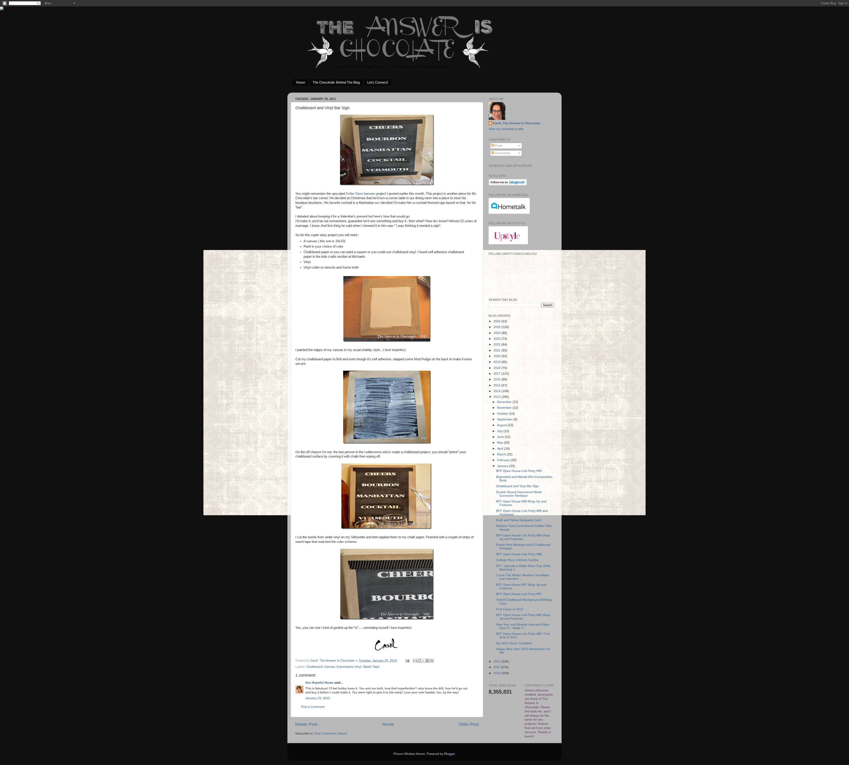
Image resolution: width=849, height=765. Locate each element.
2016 (497, 379)
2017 (497, 373)
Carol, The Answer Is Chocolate (516, 123)
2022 (497, 344)
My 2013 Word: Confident (514, 643)
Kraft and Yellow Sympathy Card (518, 520)
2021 (497, 350)
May (500, 442)
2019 (497, 362)
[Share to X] (423, 660)
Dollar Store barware (360, 193)
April (500, 448)
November (504, 407)
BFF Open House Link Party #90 (519, 471)
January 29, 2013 (317, 698)
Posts (498, 145)
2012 (497, 661)
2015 (497, 385)
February (504, 460)
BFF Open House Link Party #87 (519, 594)
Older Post (469, 724)
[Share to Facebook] (427, 660)
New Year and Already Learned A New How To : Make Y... (522, 626)
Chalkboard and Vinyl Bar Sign (517, 486)
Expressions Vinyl (349, 666)
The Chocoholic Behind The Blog (336, 82)
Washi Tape (371, 666)
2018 (497, 368)
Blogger (449, 753)
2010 (497, 673)
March (502, 454)
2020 (497, 356)
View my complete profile (506, 129)
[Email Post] (407, 660)
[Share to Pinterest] (432, 660)
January (503, 466)
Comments (502, 153)
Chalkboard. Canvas (320, 666)
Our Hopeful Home (319, 682)
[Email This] (415, 660)
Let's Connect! (377, 82)
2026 (497, 321)
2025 (497, 327)
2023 (497, 338)
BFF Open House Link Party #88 (519, 554)
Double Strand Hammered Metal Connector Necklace (518, 493)
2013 (497, 397)
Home (300, 82)
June (501, 437)
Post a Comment (312, 706)
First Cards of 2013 (509, 609)
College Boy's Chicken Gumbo (517, 560)
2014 (497, 391)
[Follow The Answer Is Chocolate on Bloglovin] (508, 184)
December (504, 402)
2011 (497, 667)
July (500, 431)
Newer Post (306, 724)
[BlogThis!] (419, 660)
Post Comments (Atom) (330, 733)
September (505, 419)
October (503, 413)
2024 (497, 333)
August (502, 425)
